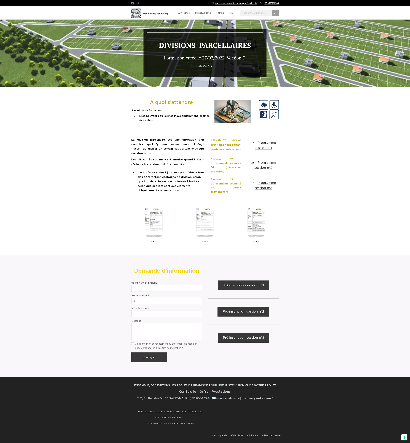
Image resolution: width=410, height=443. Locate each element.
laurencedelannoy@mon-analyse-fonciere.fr (236, 3)
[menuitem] (185, 13)
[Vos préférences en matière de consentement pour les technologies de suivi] (404, 437)
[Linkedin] (133, 3)
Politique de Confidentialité (168, 411)
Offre (204, 391)
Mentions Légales (146, 411)
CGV (184, 411)
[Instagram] (137, 3)
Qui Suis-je (187, 391)
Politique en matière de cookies (264, 435)
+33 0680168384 (271, 3)
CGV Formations (195, 411)
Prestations (221, 391)
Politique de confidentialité (228, 435)
